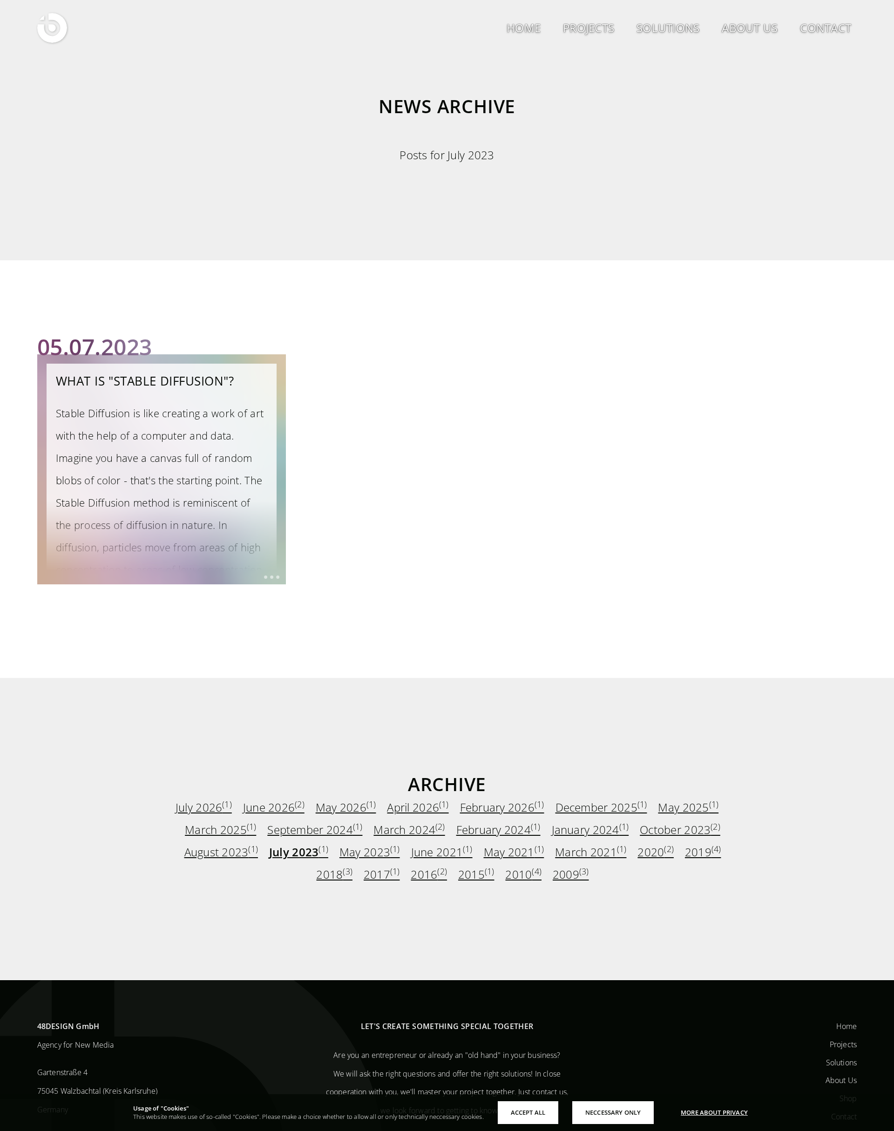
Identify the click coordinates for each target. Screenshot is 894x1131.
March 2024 (409, 830)
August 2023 (221, 852)
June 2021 (442, 852)
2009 (571, 874)
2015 (476, 874)
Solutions (841, 1062)
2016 (429, 874)
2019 (703, 852)
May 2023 (369, 852)
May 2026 (346, 807)
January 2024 (590, 830)
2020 (655, 852)
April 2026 (417, 807)
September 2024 (314, 830)
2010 (523, 874)
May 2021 (514, 852)
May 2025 (688, 807)
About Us (841, 1080)
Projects (843, 1044)
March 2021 (590, 852)
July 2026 (204, 807)
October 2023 (680, 830)
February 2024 (498, 830)
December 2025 (601, 807)
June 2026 (274, 807)
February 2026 (502, 807)
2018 (334, 874)
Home (846, 1026)
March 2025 (220, 830)
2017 (382, 874)
